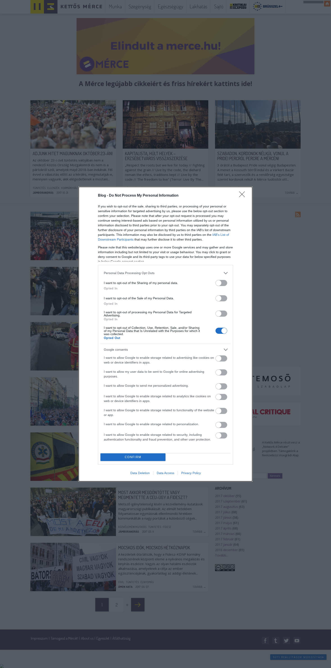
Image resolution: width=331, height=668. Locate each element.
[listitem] (165, 273)
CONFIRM (133, 457)
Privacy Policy (191, 473)
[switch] (221, 283)
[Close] (243, 195)
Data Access (165, 473)
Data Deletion (140, 473)
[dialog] (165, 334)
